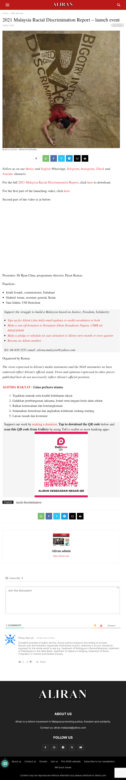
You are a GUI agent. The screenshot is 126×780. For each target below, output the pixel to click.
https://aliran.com (61, 555)
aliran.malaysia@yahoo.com (70, 727)
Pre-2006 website (71, 761)
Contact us (30, 761)
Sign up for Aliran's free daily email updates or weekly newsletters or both (54, 320)
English (46, 168)
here (90, 182)
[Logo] (63, 704)
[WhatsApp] (45, 158)
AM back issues (63, 767)
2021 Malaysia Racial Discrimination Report (48, 182)
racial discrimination (28, 502)
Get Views (117, 25)
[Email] (77, 158)
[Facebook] (53, 158)
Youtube (7, 174)
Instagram (87, 168)
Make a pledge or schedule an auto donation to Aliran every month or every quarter (60, 335)
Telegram (73, 168)
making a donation (44, 424)
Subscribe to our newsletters (99, 761)
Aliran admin (61, 550)
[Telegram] (69, 158)
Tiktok (100, 168)
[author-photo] (61, 545)
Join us (54, 761)
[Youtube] (80, 747)
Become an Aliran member (24, 340)
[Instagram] (54, 747)
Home (5, 13)
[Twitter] (61, 158)
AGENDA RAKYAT (16, 387)
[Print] (85, 158)
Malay (30, 168)
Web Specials (17, 13)
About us (16, 761)
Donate (43, 761)
